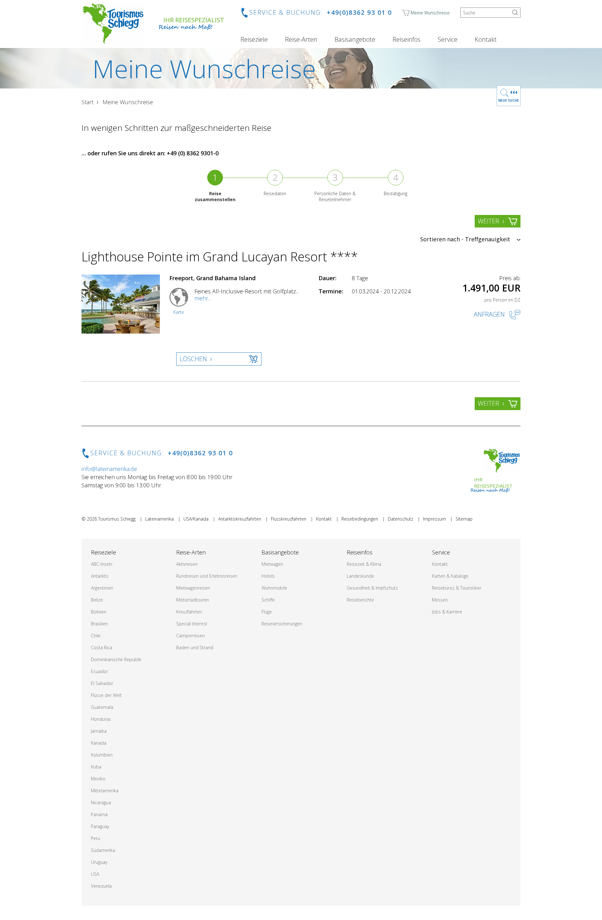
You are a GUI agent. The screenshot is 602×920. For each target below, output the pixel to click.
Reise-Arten (301, 39)
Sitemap (464, 519)
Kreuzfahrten (189, 612)
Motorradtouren (192, 600)
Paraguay (100, 826)
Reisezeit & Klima (364, 564)
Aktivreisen (187, 564)
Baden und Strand (194, 647)
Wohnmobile (274, 588)
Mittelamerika (105, 791)
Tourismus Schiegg (116, 519)
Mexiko (98, 779)
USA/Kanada (196, 519)
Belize (97, 600)
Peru (95, 838)
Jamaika (99, 731)
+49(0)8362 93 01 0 (359, 12)
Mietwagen (272, 564)
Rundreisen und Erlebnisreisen (206, 576)
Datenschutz (400, 519)
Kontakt (486, 39)
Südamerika (103, 850)
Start (87, 102)
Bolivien (98, 612)
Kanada (98, 743)
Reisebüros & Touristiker (456, 588)
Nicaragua (101, 802)
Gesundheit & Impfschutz (372, 588)
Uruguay (99, 862)
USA (95, 874)
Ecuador (99, 671)
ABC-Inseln (101, 564)
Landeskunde (360, 576)
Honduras (101, 719)
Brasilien (99, 624)
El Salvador (102, 683)
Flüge (266, 612)
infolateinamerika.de (109, 469)
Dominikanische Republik (116, 659)
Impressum (434, 519)
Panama (99, 814)
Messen (440, 600)
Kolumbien (102, 755)
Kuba (96, 767)
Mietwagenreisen (193, 588)
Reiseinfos (406, 39)
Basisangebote (355, 39)
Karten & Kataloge (450, 576)
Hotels (268, 576)
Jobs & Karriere (447, 612)
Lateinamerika (159, 519)
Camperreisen (190, 636)
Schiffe (268, 600)
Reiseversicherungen (281, 624)
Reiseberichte (360, 600)
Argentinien (102, 588)
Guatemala (102, 707)
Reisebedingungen (359, 519)
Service (447, 39)
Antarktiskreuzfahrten (239, 519)
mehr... (202, 298)
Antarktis (99, 576)
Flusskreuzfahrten (288, 519)
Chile (96, 636)
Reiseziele (254, 39)
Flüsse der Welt (106, 695)
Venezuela (101, 886)
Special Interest (191, 624)
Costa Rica (101, 647)
